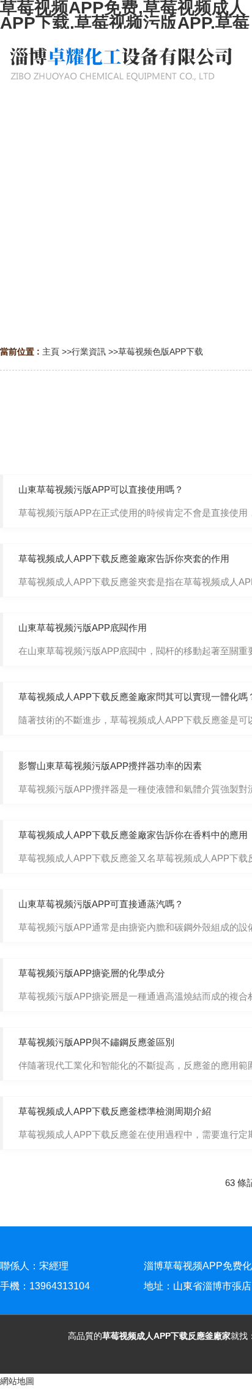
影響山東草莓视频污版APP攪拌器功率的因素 (110, 766)
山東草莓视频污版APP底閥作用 (82, 627)
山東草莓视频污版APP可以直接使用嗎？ (100, 489)
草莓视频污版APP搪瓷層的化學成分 (91, 973)
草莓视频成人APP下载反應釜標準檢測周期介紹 (114, 1111)
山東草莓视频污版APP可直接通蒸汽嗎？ (100, 904)
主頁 (50, 351)
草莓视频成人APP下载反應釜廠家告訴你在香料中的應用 (133, 835)
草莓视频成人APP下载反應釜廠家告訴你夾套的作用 (123, 558)
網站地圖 (17, 1381)
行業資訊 (89, 351)
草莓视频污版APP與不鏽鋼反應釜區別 (96, 1042)
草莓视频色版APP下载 (160, 351)
